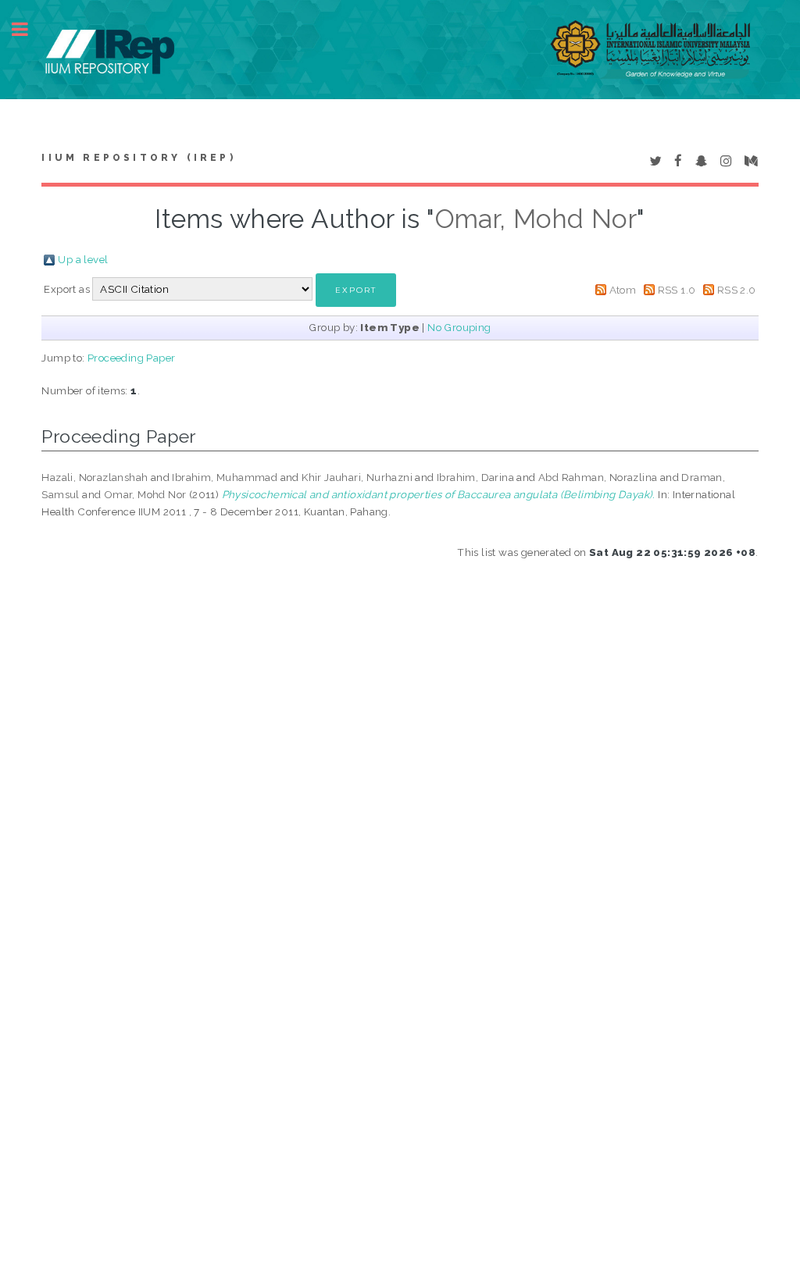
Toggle (28, 29)
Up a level (83, 259)
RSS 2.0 (736, 289)
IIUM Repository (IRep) (138, 157)
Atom (623, 289)
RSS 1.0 (677, 289)
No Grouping (459, 327)
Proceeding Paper (131, 357)
